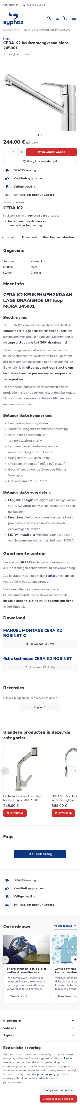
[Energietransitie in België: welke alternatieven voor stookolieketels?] (26, 949)
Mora (6, 39)
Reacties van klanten (58, 237)
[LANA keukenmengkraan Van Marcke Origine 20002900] (26, 769)
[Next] (75, 771)
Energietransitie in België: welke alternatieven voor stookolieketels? (26, 970)
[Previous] (6, 237)
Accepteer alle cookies (58, 1099)
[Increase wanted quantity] (21, 152)
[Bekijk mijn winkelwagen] (66, 18)
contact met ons (58, 575)
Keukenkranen (11, 29)
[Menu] (74, 18)
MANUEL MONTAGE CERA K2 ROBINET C (32, 633)
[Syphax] (13, 18)
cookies (64, 1058)
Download (29, 237)
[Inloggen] (57, 18)
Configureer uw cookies (58, 1090)
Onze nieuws (16, 927)
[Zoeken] (49, 18)
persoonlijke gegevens (51, 1074)
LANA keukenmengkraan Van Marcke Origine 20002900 (22, 798)
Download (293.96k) (42, 667)
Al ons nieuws (63, 926)
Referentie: (9, 202)
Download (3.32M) (42, 644)
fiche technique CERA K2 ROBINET (37, 658)
